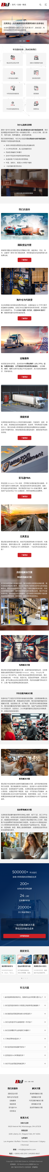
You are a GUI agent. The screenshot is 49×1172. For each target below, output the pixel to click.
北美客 (31, 1164)
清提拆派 (13, 1104)
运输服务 (13, 1101)
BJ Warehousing (22, 1164)
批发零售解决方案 (36, 1107)
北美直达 (13, 1111)
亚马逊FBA (13, 1107)
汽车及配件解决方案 (36, 1101)
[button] (21, 978)
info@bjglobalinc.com (27, 1149)
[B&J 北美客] (13, 4)
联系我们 (9, 33)
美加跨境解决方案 (36, 1094)
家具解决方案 (36, 1104)
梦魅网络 (35, 1167)
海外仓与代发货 (12, 1097)
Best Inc (36, 1164)
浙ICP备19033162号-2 (18, 1167)
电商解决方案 (36, 1097)
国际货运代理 (13, 1094)
